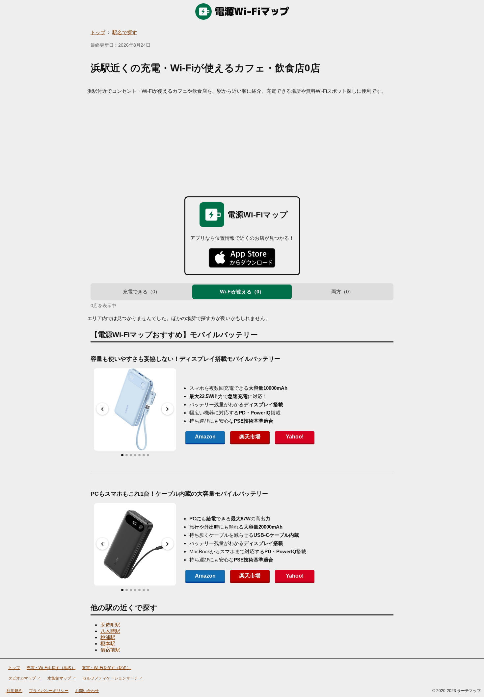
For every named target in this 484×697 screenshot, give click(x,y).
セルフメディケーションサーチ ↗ (113, 678)
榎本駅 (107, 643)
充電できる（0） (141, 291)
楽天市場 (249, 436)
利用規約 (14, 690)
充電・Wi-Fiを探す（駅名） (106, 667)
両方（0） (342, 291)
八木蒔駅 (110, 631)
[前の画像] (102, 409)
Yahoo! (295, 436)
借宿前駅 (110, 650)
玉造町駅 (110, 625)
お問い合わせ (87, 690)
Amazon (205, 436)
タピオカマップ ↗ (24, 678)
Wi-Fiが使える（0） (242, 291)
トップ (98, 32)
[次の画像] (168, 409)
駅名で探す (124, 32)
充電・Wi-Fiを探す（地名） (51, 667)
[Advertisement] (242, 144)
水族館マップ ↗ (61, 678)
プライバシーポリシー (48, 690)
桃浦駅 (107, 637)
